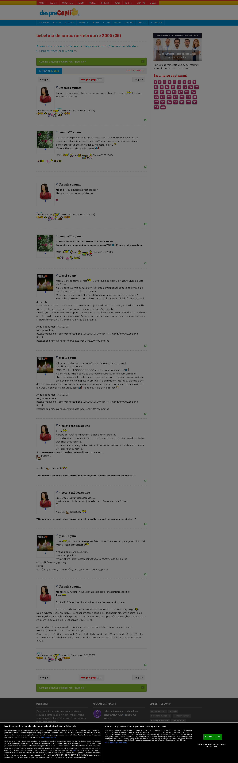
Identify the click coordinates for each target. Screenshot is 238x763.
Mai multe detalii (48, 737)
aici (74, 750)
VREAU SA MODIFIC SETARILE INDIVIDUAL (212, 745)
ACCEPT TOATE (212, 737)
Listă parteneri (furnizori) (116, 743)
